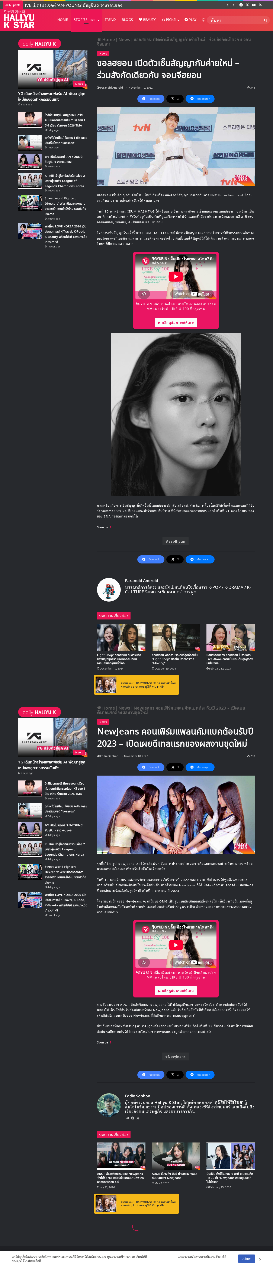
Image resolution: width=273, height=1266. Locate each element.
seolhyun (176, 541)
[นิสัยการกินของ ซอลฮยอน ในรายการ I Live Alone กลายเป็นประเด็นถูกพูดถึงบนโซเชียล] (230, 637)
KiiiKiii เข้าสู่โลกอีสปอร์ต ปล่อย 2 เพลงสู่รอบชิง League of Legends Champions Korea (107, 4)
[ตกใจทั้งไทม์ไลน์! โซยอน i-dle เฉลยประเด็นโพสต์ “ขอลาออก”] (30, 143)
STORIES (84, 19)
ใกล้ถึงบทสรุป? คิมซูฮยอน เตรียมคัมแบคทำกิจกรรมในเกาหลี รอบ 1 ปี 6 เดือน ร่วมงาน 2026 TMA (65, 120)
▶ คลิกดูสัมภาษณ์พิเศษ (176, 322)
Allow (247, 1258)
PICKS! (170, 19)
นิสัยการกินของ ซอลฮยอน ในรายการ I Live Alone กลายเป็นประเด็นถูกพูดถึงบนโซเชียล (229, 659)
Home (108, 39)
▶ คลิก (160, 686)
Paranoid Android (111, 87)
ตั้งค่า (45, 1261)
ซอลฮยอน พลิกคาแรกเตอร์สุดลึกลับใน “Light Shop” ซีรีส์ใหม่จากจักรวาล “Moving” (175, 659)
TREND (110, 19)
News (124, 39)
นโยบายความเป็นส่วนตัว (162, 1257)
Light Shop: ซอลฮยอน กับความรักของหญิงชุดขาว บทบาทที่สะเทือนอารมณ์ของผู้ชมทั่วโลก (119, 659)
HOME (62, 19)
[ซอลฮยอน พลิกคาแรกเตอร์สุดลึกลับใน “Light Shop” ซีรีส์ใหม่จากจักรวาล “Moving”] (176, 637)
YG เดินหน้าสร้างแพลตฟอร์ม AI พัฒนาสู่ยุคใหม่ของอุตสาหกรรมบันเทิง (51, 96)
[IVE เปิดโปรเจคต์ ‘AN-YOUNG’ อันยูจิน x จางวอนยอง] (30, 162)
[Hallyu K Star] (19, 19)
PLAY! (192, 19)
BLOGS (127, 19)
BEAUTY (149, 19)
